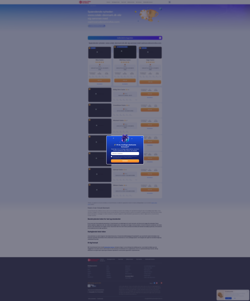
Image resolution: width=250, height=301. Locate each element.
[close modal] (142, 137)
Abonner (125, 160)
